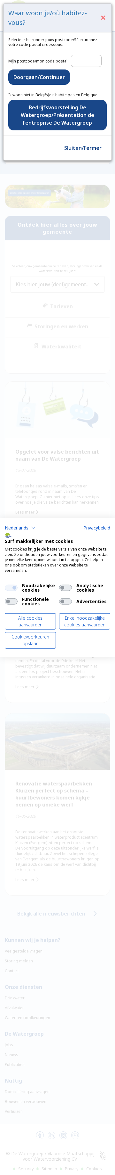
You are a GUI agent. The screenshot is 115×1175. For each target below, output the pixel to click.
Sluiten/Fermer (83, 147)
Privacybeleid (96, 528)
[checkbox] (11, 587)
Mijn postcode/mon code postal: (38, 61)
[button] (20, 528)
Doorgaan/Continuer (39, 77)
